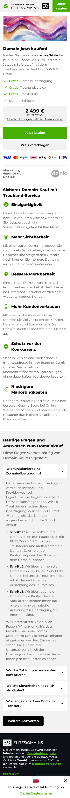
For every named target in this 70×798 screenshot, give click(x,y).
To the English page (36, 793)
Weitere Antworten (23, 721)
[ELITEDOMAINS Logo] (35, 743)
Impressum (11, 773)
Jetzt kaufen (35, 133)
